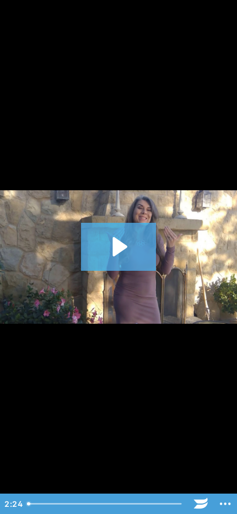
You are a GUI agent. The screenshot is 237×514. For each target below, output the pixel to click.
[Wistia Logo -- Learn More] (201, 504)
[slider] (105, 504)
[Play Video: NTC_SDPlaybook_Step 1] (118, 247)
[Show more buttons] (225, 504)
